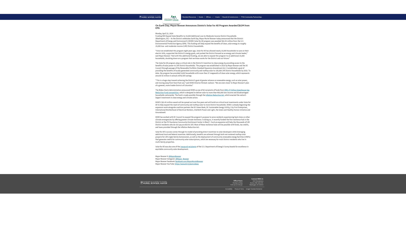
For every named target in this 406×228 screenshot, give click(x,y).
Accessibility (228, 189)
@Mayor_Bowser (182, 158)
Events (201, 17)
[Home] (150, 22)
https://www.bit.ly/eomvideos (187, 164)
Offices (208, 17)
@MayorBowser (175, 156)
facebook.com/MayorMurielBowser (189, 161)
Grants (217, 17)
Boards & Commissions (230, 17)
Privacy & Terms (239, 189)
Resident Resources (189, 17)
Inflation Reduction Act (215, 95)
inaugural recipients (188, 146)
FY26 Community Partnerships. (251, 17)
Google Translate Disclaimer (254, 189)
